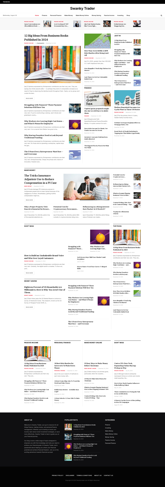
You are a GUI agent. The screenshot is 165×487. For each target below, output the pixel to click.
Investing (120, 15)
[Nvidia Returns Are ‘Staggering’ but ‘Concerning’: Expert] (137, 24)
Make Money (68, 15)
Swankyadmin (40, 43)
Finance (44, 15)
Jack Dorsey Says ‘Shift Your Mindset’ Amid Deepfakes (91, 258)
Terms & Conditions (84, 475)
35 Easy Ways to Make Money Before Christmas (96, 364)
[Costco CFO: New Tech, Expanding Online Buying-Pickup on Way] (127, 353)
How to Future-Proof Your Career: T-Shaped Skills (92, 267)
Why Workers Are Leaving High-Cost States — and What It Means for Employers (44, 122)
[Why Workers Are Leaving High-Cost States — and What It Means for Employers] (75, 124)
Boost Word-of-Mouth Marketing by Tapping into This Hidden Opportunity (127, 132)
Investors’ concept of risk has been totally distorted (96, 138)
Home (37, 15)
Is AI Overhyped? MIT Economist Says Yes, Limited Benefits (61, 25)
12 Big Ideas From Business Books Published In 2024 (46, 37)
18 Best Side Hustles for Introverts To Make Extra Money (64, 365)
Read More (29, 98)
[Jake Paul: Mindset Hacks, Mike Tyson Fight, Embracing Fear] (107, 24)
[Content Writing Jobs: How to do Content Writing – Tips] (137, 204)
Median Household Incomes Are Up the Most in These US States (127, 108)
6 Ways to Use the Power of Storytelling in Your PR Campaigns (127, 401)
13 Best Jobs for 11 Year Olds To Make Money (67, 399)
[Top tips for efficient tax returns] (137, 214)
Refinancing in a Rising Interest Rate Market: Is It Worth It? (96, 208)
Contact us (108, 475)
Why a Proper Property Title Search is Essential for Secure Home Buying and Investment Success (36, 208)
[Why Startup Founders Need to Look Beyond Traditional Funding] (75, 139)
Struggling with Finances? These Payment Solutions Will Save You (33, 2)
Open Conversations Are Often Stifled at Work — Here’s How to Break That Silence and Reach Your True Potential (32, 25)
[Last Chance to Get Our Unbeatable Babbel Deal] (137, 312)
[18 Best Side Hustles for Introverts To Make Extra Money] (67, 353)
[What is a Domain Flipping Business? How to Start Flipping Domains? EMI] (137, 195)
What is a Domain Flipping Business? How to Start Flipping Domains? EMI (121, 194)
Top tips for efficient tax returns (121, 213)
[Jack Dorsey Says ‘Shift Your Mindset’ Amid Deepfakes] (71, 259)
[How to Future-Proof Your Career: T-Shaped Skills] (71, 269)
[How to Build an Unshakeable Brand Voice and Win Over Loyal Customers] (45, 241)
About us (97, 475)
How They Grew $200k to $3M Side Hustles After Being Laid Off (96, 53)
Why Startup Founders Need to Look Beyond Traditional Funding (43, 136)
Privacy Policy (57, 475)
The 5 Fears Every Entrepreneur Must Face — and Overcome (43, 153)
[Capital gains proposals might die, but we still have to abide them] (97, 98)
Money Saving (96, 15)
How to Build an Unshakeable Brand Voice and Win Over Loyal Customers (44, 256)
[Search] (161, 15)
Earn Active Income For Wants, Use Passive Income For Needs (96, 129)
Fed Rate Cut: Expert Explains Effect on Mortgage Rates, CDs (127, 124)
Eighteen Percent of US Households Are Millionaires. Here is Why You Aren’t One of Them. (44, 290)
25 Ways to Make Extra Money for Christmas (95, 380)
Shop (128, 15)
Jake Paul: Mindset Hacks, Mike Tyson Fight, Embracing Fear (92, 25)
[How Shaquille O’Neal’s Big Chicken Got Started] (137, 302)
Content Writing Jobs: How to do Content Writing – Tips (122, 203)
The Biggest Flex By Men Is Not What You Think (96, 146)
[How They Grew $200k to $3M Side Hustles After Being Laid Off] (97, 41)
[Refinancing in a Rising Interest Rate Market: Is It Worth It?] (137, 186)
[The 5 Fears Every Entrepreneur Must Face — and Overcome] (75, 155)
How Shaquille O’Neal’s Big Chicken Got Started (97, 69)
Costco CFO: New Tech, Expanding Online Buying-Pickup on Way (125, 365)
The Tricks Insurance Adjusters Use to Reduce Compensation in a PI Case (40, 179)
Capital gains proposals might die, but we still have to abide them (96, 111)
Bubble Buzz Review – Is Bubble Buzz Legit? (66, 390)
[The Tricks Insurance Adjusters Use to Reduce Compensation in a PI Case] (86, 187)
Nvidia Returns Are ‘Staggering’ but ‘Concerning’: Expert (120, 25)
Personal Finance (55, 15)
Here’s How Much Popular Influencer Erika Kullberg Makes (127, 384)
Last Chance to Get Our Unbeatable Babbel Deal (95, 78)
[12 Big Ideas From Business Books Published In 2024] (52, 64)
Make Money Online (82, 15)
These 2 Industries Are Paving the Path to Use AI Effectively (127, 393)
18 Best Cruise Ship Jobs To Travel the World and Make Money (67, 382)
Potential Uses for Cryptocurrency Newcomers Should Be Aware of (64, 208)
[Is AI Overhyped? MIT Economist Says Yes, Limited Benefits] (77, 24)
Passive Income (109, 15)
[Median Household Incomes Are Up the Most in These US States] (127, 97)
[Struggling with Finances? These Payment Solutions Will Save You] (75, 108)
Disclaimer (70, 475)
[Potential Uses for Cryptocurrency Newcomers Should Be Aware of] (137, 177)
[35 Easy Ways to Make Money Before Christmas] (97, 353)
